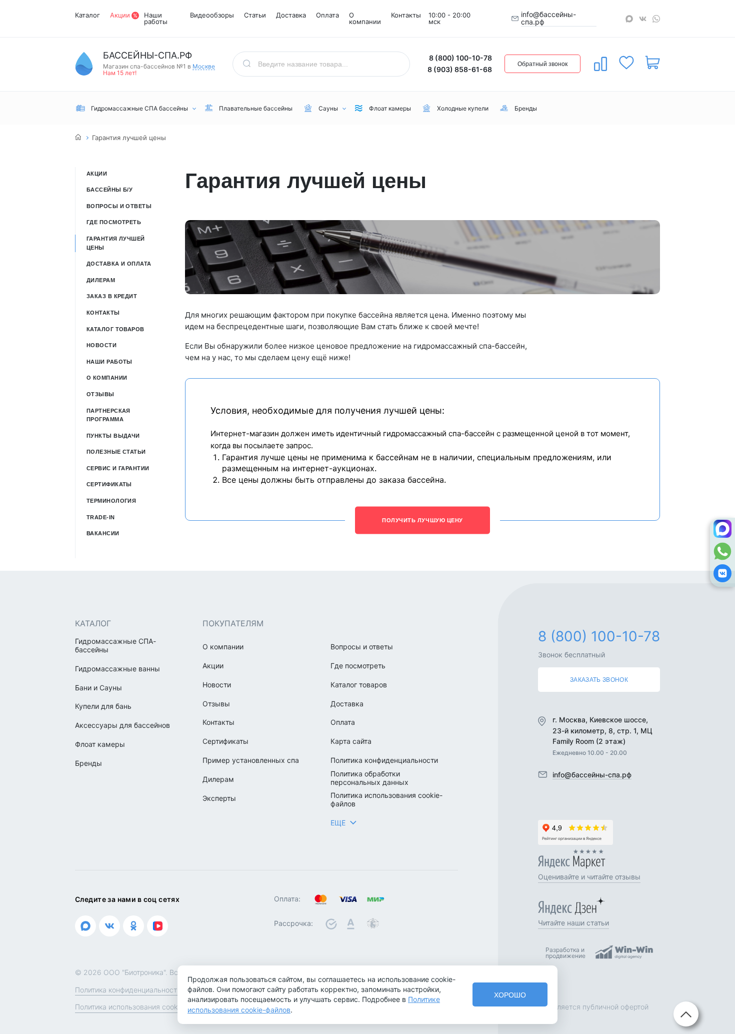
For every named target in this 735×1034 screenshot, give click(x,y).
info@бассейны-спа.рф (548, 18)
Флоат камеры (100, 744)
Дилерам (100, 280)
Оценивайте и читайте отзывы (589, 876)
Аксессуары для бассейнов (122, 725)
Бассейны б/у (109, 190)
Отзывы (100, 394)
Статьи (255, 15)
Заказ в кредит (111, 296)
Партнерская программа (108, 415)
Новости (101, 345)
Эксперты (219, 798)
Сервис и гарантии (117, 468)
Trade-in (100, 517)
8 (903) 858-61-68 (460, 69)
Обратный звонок (543, 64)
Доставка (291, 15)
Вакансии (103, 533)
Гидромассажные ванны (117, 669)
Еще (338, 822)
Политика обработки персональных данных (369, 778)
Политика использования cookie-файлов (386, 799)
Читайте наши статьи (573, 922)
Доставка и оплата (118, 264)
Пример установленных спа (250, 760)
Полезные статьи (116, 452)
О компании (365, 18)
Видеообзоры (212, 15)
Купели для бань (103, 706)
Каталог (87, 15)
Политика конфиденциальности (384, 760)
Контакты (406, 15)
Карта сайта (351, 741)
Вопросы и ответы (119, 206)
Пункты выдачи (113, 436)
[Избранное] (626, 62)
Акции (120, 15)
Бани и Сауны (98, 688)
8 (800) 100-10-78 (460, 58)
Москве (203, 67)
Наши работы (156, 18)
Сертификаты (109, 484)
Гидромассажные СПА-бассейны (115, 645)
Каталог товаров (115, 329)
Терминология (111, 501)
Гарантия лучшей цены (115, 243)
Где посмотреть (113, 222)
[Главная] (78, 138)
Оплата (327, 15)
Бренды (88, 763)
